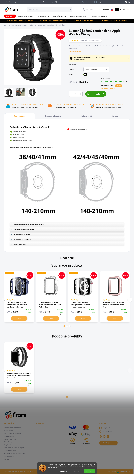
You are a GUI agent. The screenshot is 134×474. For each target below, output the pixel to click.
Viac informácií (52, 467)
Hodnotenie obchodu (10, 439)
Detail (19, 318)
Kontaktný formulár (108, 443)
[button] (64, 326)
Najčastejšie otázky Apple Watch (12, 2)
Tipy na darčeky (8, 430)
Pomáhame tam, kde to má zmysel (14, 447)
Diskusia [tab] (115, 116)
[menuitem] (10, 16)
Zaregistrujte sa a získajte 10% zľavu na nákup (89, 57)
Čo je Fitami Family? (80, 59)
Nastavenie (63, 471)
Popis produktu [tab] (19, 116)
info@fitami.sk (107, 428)
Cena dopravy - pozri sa (108, 88)
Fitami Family (8, 442)
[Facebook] (100, 436)
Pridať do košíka (93, 94)
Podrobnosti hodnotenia (94, 40)
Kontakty (6, 459)
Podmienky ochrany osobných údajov (14, 453)
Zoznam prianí (105, 9)
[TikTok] (108, 436)
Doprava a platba (9, 456)
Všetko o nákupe (49, 2)
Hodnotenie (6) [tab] (86, 116)
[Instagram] (104, 436)
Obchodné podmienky (10, 450)
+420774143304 (107, 431)
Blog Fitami (7, 445)
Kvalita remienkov (27, 2)
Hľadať (69, 9)
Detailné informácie (75, 51)
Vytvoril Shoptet (111, 471)
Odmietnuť (76, 471)
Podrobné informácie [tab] (53, 116)
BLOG (58, 2)
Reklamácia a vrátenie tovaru (12, 427)
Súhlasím (90, 471)
